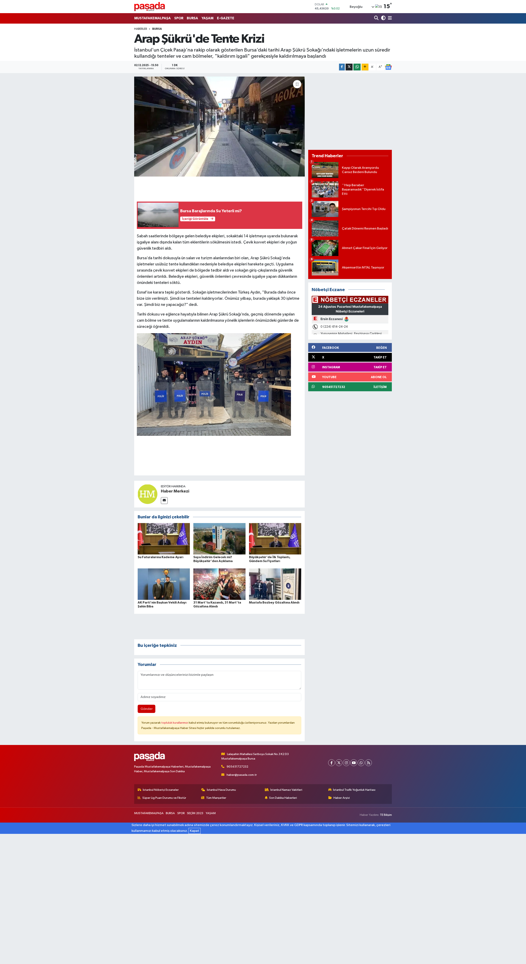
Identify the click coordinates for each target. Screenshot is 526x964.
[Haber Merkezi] (147, 494)
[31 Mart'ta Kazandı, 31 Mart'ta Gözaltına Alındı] (219, 584)
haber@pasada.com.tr (242, 774)
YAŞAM (207, 18)
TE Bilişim (386, 814)
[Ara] (376, 18)
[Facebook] (331, 762)
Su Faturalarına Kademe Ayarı (160, 557)
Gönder (147, 709)
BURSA (192, 18)
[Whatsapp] (361, 762)
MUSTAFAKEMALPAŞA (152, 18)
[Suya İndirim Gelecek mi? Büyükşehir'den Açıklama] (219, 539)
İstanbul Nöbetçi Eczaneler (161, 789)
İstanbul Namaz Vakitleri (286, 789)
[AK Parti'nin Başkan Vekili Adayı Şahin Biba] (164, 584)
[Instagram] (346, 762)
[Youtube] (353, 762)
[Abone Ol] (388, 67)
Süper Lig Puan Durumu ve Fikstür (164, 797)
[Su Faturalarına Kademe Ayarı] (164, 539)
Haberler (140, 29)
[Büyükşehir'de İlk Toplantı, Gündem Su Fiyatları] (275, 539)
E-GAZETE (225, 18)
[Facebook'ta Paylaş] (342, 67)
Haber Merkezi (175, 491)
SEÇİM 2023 (195, 813)
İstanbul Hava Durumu (221, 789)
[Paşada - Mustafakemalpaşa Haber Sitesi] (149, 6)
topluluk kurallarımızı (175, 722)
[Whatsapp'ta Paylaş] (357, 67)
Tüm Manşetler (216, 797)
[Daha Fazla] (365, 67)
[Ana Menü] (389, 18)
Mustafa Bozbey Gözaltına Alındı (274, 602)
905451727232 (237, 766)
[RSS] (368, 762)
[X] (339, 762)
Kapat (194, 831)
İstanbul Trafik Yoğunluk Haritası (354, 789)
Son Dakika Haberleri (283, 797)
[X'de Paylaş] (349, 67)
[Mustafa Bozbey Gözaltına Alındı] (275, 584)
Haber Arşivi (341, 797)
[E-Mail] (164, 500)
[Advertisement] (350, 111)
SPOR (178, 18)
